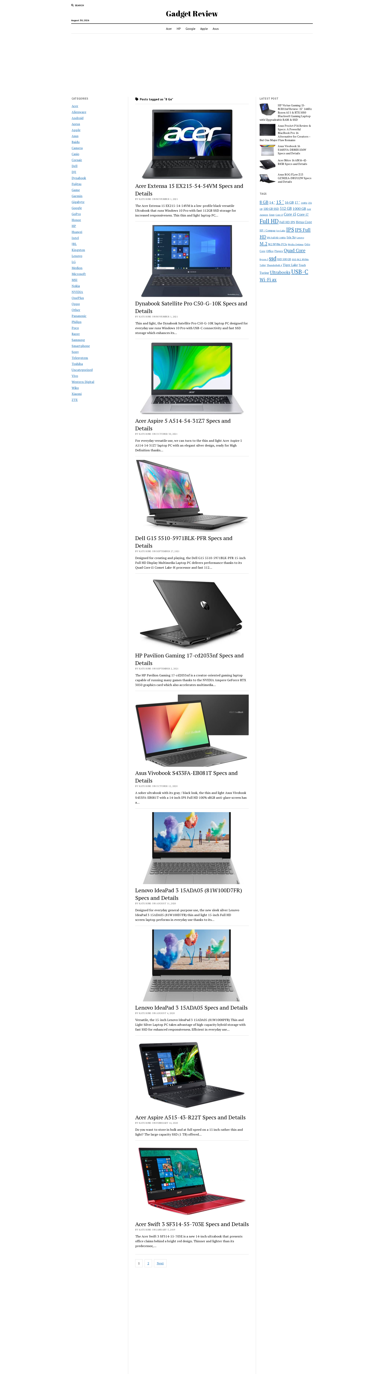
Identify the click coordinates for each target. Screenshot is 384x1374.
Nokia (76, 286)
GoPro (76, 214)
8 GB (264, 202)
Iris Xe (291, 237)
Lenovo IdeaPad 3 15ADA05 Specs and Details (191, 1007)
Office (270, 251)
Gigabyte (78, 202)
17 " (297, 202)
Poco (75, 328)
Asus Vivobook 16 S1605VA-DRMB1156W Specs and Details (292, 149)
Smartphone (81, 346)
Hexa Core (304, 222)
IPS (290, 229)
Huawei (77, 232)
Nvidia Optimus (296, 244)
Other (76, 310)
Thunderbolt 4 (274, 265)
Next (160, 1263)
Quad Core (294, 250)
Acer (169, 29)
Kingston (78, 250)
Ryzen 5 (264, 259)
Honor (76, 220)
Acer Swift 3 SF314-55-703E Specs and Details (192, 1224)
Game (76, 190)
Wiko (75, 388)
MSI (74, 280)
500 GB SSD (271, 209)
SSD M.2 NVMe (300, 259)
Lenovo (77, 256)
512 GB (286, 208)
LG (74, 262)
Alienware (79, 112)
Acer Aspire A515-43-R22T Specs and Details (190, 1117)
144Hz (304, 202)
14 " (272, 202)
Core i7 (303, 214)
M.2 (263, 243)
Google (190, 29)
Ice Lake (280, 230)
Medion (77, 268)
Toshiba (77, 364)
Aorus (76, 124)
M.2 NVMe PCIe (277, 244)
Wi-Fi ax (268, 279)
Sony (75, 352)
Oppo (76, 304)
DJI (74, 172)
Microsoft (79, 274)
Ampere (264, 214)
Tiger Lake (290, 265)
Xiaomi (77, 394)
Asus (216, 29)
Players (278, 251)
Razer (76, 334)
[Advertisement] (192, 65)
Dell (74, 166)
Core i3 (279, 214)
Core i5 (290, 214)
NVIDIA (77, 292)
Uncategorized (82, 370)
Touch (302, 265)
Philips (76, 322)
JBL (74, 244)
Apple (204, 29)
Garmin (77, 196)
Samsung (78, 340)
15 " (280, 202)
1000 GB (299, 208)
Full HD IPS (287, 222)
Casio (75, 154)
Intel (75, 238)
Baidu (76, 142)
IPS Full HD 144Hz (276, 237)
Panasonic (79, 316)
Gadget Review (192, 13)
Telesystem (80, 358)
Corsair (77, 160)
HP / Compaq (267, 230)
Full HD (269, 221)
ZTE (75, 400)
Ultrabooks (280, 272)
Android (77, 118)
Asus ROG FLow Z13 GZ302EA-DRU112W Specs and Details (294, 178)
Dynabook (79, 178)
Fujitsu (76, 184)
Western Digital (83, 382)
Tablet (263, 265)
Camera (77, 148)
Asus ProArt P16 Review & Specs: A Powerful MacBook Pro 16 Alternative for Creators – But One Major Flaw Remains (285, 133)
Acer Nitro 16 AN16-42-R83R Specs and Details (292, 162)
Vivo (75, 376)
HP (179, 29)
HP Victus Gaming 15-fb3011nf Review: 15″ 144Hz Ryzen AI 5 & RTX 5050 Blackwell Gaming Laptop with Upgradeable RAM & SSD (286, 113)
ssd (272, 258)
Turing (264, 273)
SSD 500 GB (284, 259)
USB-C (299, 271)
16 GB (289, 202)
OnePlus (78, 298)
